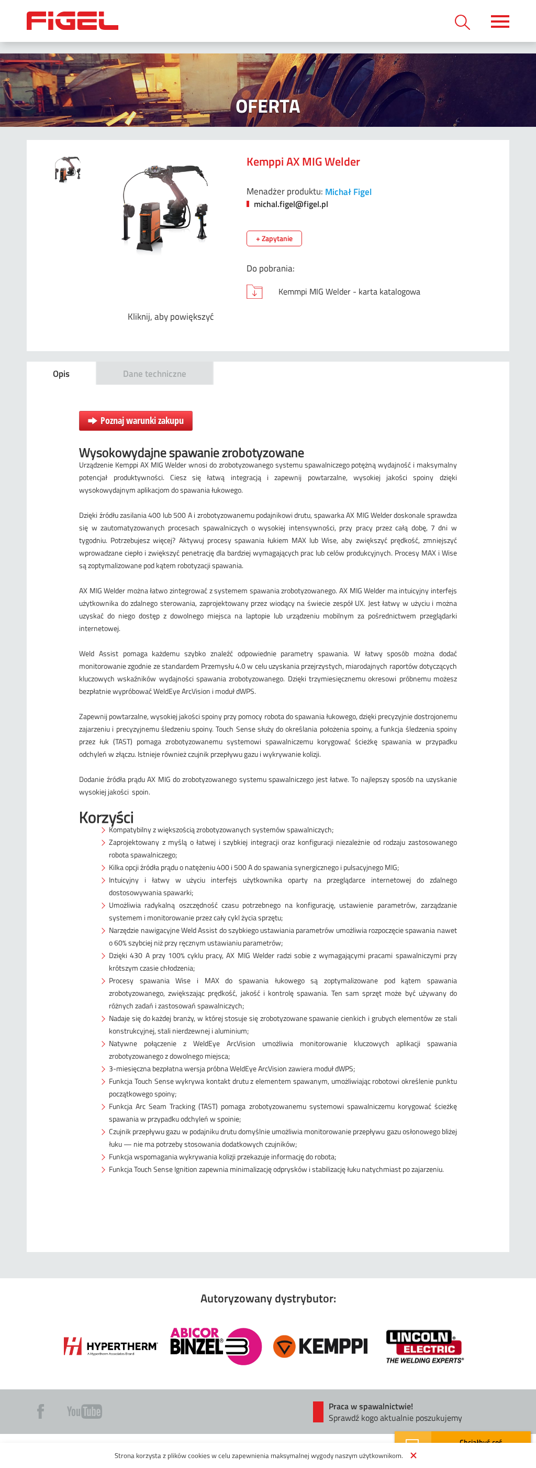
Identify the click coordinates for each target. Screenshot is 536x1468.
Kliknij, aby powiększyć (171, 316)
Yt (84, 1411)
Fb (40, 1411)
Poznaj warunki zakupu (142, 420)
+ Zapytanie (274, 238)
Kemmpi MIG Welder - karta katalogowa (349, 291)
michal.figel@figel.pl (290, 204)
